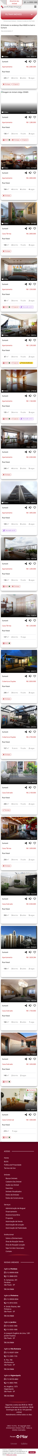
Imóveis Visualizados (14, 1191)
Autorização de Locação (15, 1225)
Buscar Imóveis (11, 1178)
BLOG (6, 1161)
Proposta (9, 1218)
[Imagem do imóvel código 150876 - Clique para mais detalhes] (19, 605)
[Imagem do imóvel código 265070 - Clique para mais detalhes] (19, 46)
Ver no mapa (9, 1289)
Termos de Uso (10, 1168)
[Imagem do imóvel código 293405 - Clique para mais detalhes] (19, 102)
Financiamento (11, 1211)
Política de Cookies (11, 1455)
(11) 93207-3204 (12, 1352)
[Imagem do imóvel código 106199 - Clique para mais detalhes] (19, 548)
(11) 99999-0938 (12, 1272)
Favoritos (9, 1188)
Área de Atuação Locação (15, 1245)
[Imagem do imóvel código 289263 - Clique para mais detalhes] (19, 717)
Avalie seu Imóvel (12, 1185)
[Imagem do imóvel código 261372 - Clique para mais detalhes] (19, 828)
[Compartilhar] (26, 61)
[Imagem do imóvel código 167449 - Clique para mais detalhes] (19, 158)
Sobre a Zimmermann (14, 1238)
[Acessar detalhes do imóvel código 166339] (19, 1026)
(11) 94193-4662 (12, 1379)
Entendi (32, 1452)
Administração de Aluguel (15, 1208)
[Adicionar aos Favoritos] (34, 61)
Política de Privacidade (12, 1165)
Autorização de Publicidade (16, 1228)
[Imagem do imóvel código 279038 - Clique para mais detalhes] (19, 381)
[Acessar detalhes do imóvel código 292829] (19, 972)
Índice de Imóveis (12, 1195)
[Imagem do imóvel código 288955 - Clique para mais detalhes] (19, 492)
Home (6, 1158)
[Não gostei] (30, 61)
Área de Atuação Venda (15, 1241)
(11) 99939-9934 (12, 1299)
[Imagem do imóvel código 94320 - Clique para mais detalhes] (19, 772)
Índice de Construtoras (14, 1198)
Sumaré (5, 61)
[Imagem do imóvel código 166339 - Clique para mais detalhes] (19, 990)
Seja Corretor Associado (15, 1248)
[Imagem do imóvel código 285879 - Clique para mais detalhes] (19, 661)
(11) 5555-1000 (11, 1326)
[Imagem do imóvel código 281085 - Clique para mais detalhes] (19, 213)
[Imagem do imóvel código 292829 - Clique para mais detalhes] (19, 937)
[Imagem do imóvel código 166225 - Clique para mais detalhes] (19, 437)
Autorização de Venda (14, 1221)
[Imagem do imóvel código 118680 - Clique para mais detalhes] (19, 1044)
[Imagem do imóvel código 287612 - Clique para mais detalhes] (19, 269)
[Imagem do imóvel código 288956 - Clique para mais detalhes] (19, 325)
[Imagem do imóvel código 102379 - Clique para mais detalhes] (19, 884)
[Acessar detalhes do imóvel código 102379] (19, 919)
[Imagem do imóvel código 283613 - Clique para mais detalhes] (19, 1099)
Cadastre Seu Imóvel (13, 1182)
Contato (9, 1251)
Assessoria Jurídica (13, 1215)
